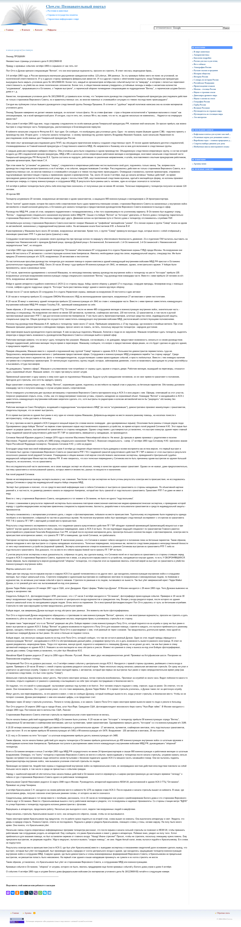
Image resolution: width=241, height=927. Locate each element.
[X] (26, 893)
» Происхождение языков (203, 86)
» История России (200, 76)
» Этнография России (201, 67)
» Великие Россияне (201, 107)
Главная (9, 30)
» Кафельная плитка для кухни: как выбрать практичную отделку (212, 134)
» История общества (201, 73)
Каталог (38, 30)
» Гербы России (199, 104)
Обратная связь (223, 913)
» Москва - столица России (204, 89)
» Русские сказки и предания (205, 70)
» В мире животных (201, 51)
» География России (201, 101)
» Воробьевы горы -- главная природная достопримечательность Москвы (212, 140)
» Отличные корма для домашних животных (212, 137)
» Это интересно (199, 117)
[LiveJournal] (31, 893)
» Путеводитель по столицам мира (207, 114)
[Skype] (45, 893)
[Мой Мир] (22, 893)
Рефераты (52, 30)
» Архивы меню (199, 163)
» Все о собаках (199, 64)
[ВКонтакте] (13, 893)
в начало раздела (13, 49)
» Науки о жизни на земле (203, 98)
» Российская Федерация (203, 82)
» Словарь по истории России (205, 79)
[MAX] (8, 893)
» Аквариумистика (200, 54)
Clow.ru (229, 919)
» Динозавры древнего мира (204, 95)
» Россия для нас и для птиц (204, 61)
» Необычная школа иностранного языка (210, 146)
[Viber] (36, 893)
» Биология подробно (201, 58)
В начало (26, 30)
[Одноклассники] (17, 893)
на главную (28, 49)
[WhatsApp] (40, 893)
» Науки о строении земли (203, 92)
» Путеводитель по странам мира (207, 111)
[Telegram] (49, 893)
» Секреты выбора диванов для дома (208, 143)
